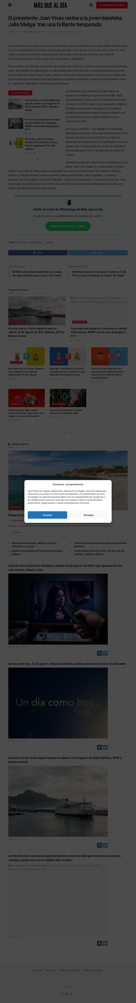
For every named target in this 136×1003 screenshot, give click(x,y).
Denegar (89, 515)
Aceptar (47, 515)
